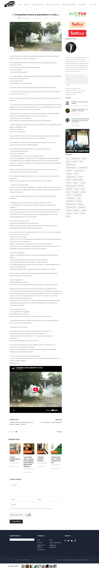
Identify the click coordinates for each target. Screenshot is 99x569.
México (68, 192)
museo (82, 189)
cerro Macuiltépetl (71, 167)
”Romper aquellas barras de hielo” (15, 459)
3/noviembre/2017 (75, 126)
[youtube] (91, 4)
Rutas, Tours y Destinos (53, 4)
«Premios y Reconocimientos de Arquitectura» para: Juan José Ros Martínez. (80, 120)
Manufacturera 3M (71, 185)
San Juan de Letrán (71, 207)
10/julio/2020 (37, 18)
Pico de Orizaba (77, 195)
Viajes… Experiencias (38, 4)
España (68, 179)
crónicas (69, 173)
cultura (76, 173)
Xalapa (68, 216)
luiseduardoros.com (25, 560)
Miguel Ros (69, 189)
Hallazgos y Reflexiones (69, 4)
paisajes (69, 195)
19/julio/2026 (41, 466)
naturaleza (75, 192)
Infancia (76, 182)
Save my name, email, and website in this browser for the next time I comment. (32, 508)
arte (68, 158)
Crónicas (26, 4)
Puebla (78, 198)
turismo (84, 210)
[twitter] (68, 540)
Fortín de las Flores (78, 179)
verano (76, 213)
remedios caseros (71, 204)
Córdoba (80, 176)
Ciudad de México (83, 167)
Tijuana (68, 210)
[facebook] (89, 4)
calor (68, 161)
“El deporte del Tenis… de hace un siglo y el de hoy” (56, 460)
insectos (83, 182)
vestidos (83, 213)
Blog (20, 4)
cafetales (84, 158)
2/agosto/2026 (14, 466)
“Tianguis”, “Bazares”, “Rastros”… (40, 459)
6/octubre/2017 (84, 105)
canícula (74, 161)
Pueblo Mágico (70, 201)
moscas (77, 189)
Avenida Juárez (75, 158)
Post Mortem (82, 4)
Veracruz (69, 213)
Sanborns (80, 204)
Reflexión (78, 201)
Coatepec (69, 170)
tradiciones (76, 210)
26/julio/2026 (27, 472)
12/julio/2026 (55, 468)
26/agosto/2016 (75, 115)
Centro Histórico (71, 164)
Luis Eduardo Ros (26, 18)
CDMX (81, 161)
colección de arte (78, 170)
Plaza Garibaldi (70, 198)
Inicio (14, 4)
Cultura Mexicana (71, 176)
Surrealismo (82, 207)
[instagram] (93, 4)
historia (69, 182)
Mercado (81, 185)
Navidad (83, 192)
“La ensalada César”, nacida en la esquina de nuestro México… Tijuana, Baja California (28, 461)
